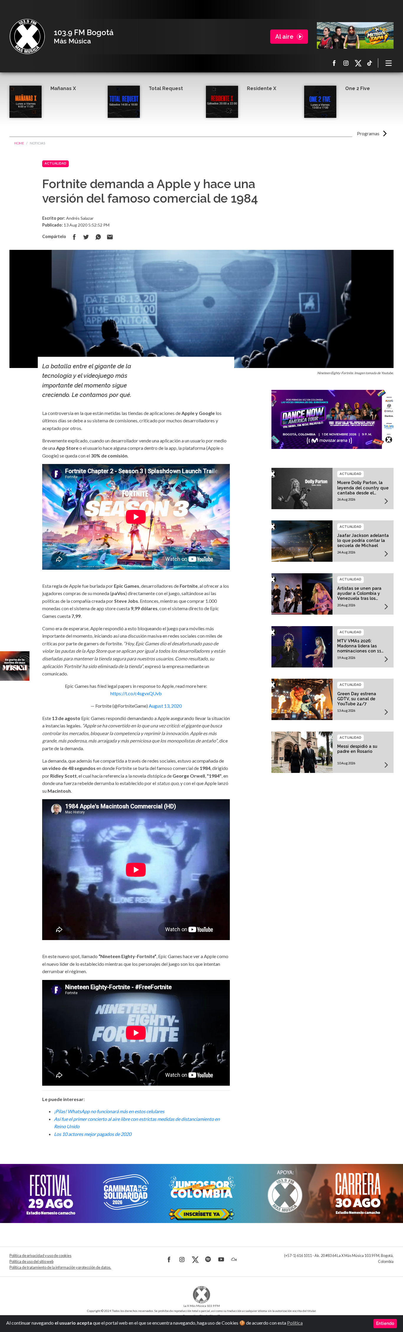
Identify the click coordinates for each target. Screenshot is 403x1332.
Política (295, 1323)
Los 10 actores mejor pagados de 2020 (92, 1134)
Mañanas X (63, 88)
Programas (368, 133)
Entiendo (385, 1323)
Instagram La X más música (346, 62)
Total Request (166, 88)
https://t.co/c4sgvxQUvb (136, 693)
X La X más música (357, 62)
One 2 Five (357, 88)
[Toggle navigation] (389, 63)
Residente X (261, 88)
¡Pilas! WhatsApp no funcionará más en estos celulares (109, 1111)
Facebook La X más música (334, 62)
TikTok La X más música (369, 62)
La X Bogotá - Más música (27, 36)
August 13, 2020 (165, 706)
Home (19, 143)
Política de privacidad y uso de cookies (40, 1255)
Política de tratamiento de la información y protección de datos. (60, 1267)
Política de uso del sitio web (31, 1261)
